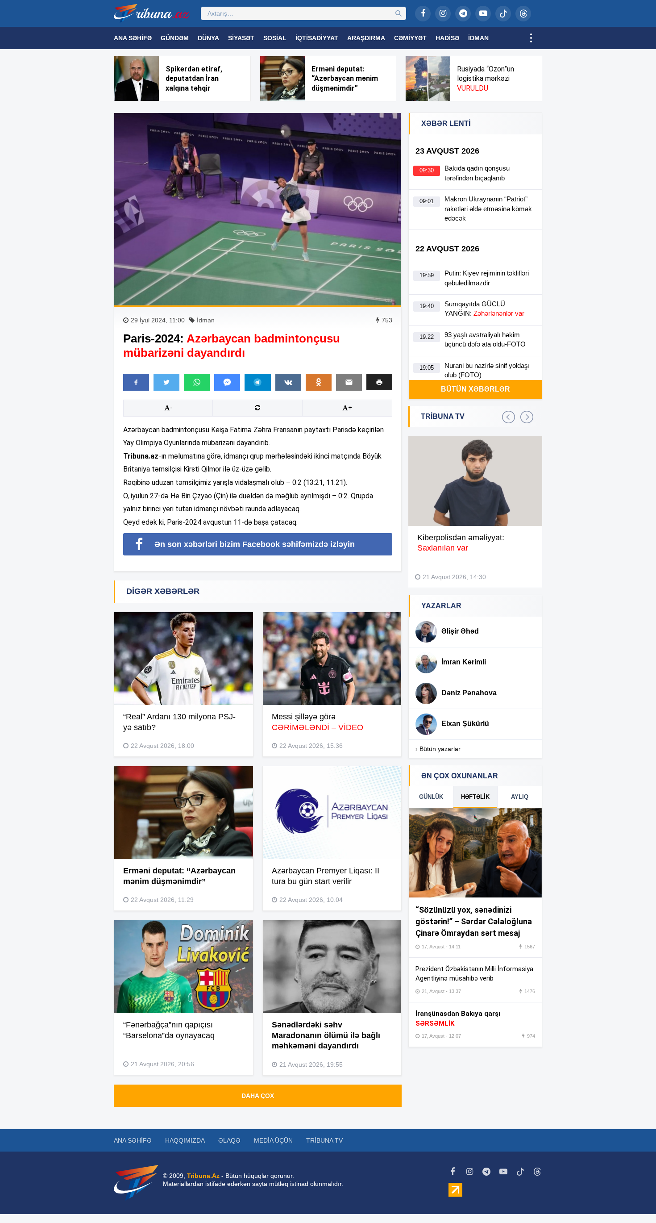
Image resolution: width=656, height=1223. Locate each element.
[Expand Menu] (531, 38)
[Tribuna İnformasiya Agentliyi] (152, 13)
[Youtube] (483, 13)
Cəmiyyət (410, 38)
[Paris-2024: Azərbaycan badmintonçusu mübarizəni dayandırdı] (257, 209)
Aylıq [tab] (519, 796)
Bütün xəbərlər (475, 389)
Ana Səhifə (133, 38)
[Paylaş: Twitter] (166, 382)
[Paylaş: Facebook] (136, 382)
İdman (478, 38)
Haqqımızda (185, 1140)
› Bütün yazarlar (438, 748)
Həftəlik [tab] (475, 796)
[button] (379, 382)
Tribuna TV (324, 1140)
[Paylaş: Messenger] (227, 382)
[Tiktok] (503, 13)
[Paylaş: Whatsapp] (197, 382)
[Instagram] (443, 13)
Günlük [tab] (431, 796)
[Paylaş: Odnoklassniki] (319, 382)
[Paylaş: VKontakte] (288, 382)
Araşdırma (366, 38)
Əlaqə (229, 1140)
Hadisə (447, 38)
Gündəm (175, 38)
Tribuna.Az (203, 1175)
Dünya (208, 38)
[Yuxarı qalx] (631, 1198)
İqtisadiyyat (316, 38)
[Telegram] (463, 13)
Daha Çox (257, 1095)
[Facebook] (423, 13)
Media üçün (273, 1140)
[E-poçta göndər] (349, 382)
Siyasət (241, 38)
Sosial (274, 38)
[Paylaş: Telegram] (257, 382)
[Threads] (523, 13)
